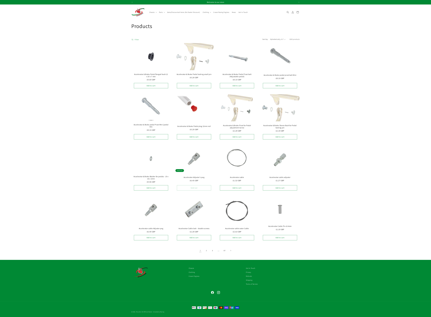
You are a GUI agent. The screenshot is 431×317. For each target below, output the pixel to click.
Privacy (248, 272)
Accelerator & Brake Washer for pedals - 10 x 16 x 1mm (151, 178)
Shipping (249, 280)
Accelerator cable (237, 177)
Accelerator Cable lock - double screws (194, 228)
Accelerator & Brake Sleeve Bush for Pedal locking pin (280, 126)
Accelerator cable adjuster (279, 177)
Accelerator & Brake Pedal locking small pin (194, 74)
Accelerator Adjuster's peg (194, 177)
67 (224, 251)
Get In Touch (250, 268)
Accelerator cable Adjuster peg (151, 228)
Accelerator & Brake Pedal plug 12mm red (194, 126)
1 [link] (200, 250)
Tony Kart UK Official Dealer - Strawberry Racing (150, 312)
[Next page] (230, 250)
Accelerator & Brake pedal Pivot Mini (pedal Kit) (151, 126)
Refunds (249, 276)
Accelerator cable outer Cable (237, 228)
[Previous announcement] (132, 2)
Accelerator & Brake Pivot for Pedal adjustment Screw (237, 126)
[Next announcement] (298, 2)
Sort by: (265, 39)
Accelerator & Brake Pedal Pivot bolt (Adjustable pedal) (237, 75)
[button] (153, 12)
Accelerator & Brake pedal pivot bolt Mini (280, 75)
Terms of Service (252, 284)
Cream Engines (194, 276)
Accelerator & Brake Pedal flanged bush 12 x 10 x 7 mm (151, 75)
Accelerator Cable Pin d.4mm (280, 226)
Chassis (191, 268)
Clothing (192, 272)
